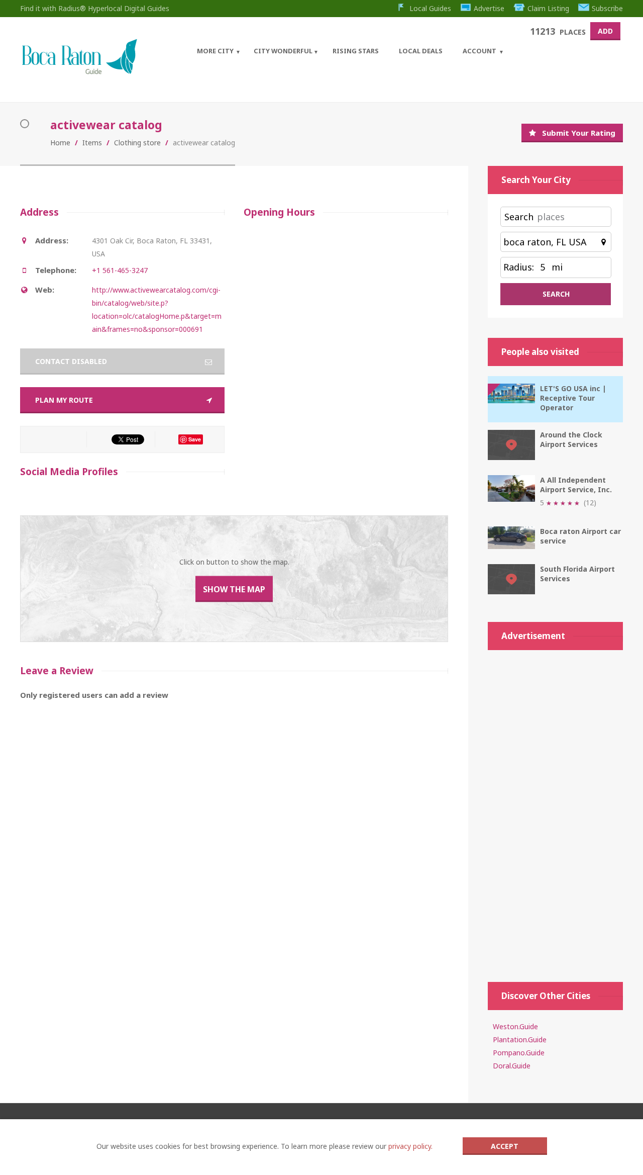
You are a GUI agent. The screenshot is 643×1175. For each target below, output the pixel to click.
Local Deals (421, 50)
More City (215, 50)
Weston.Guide (515, 1026)
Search (518, 217)
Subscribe (607, 8)
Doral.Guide (511, 1065)
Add (605, 31)
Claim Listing (548, 8)
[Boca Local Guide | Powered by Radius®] (79, 71)
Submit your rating (578, 133)
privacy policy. (410, 1146)
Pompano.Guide (519, 1052)
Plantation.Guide (520, 1039)
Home (60, 142)
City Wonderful (283, 50)
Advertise (489, 8)
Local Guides (430, 8)
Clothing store (137, 142)
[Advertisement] (555, 811)
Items (92, 142)
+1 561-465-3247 (120, 270)
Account (479, 50)
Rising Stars (356, 50)
